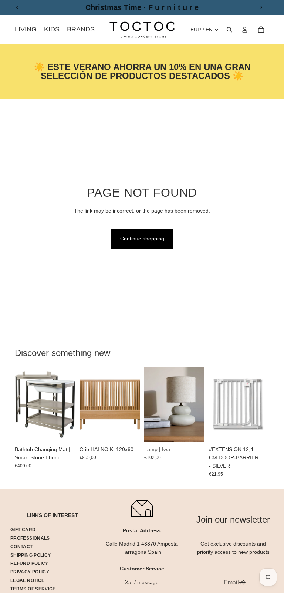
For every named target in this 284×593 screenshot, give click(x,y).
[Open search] (229, 29)
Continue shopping (142, 238)
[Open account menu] (245, 29)
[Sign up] (242, 582)
